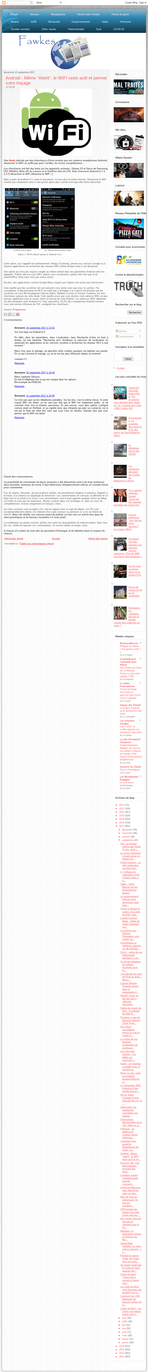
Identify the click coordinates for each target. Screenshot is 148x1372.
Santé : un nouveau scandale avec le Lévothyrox (130, 1066)
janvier (126, 1342)
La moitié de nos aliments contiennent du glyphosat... (129, 1043)
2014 (122, 1353)
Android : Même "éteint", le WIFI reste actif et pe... (130, 1156)
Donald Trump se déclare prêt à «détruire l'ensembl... (129, 1000)
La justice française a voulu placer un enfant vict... (130, 856)
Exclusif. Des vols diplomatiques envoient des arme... (130, 1167)
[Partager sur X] (14, 314)
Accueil (14, 14)
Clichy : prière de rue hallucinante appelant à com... (131, 955)
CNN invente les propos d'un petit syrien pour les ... (130, 1212)
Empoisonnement (81, 21)
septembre (128, 840)
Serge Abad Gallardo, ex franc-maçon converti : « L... (131, 1248)
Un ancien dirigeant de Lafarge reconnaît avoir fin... (130, 966)
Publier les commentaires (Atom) (37, 543)
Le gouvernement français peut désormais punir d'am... (129, 901)
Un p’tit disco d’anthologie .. (127, 784)
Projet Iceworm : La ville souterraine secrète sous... (130, 865)
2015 (122, 1349)
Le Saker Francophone (127, 685)
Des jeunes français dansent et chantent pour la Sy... (130, 1223)
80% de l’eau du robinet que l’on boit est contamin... (129, 1201)
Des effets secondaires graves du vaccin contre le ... (130, 1031)
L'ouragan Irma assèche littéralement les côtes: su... (129, 1145)
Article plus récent (13, 538)
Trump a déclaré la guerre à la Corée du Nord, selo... (130, 911)
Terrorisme (125, 21)
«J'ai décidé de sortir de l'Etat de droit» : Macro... (131, 977)
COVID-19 (118, 29)
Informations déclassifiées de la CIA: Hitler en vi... (131, 1122)
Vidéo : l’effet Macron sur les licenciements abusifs (129, 888)
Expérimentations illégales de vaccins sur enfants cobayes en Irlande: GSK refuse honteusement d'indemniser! (131, 752)
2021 (122, 812)
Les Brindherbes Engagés (129, 778)
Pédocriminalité (76, 29)
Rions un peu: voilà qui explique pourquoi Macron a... (130, 1077)
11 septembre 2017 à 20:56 (40, 395)
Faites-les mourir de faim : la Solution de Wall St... (130, 1011)
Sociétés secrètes (20, 29)
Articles (122, 331)
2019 (122, 819)
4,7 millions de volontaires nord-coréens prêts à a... (130, 876)
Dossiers (34, 14)
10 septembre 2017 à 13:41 (40, 327)
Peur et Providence (130, 769)
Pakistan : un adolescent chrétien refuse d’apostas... (129, 1133)
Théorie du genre (120, 14)
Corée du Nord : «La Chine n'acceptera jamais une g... (130, 1311)
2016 (122, 1346)
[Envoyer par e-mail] (5, 314)
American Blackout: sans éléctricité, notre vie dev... (130, 1190)
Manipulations (58, 14)
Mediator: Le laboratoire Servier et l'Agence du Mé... (130, 1235)
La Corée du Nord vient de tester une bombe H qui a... (131, 1289)
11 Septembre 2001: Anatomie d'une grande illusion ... (130, 1088)
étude (12, 160)
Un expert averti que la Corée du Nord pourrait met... (131, 1268)
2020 (122, 815)
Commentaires (126, 336)
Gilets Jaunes (49, 29)
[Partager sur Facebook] (18, 314)
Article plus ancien (98, 538)
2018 (122, 822)
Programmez (19, 309)
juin (124, 1325)
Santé (105, 21)
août (124, 1318)
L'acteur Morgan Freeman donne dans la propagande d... (129, 988)
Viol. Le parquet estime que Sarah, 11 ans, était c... (130, 846)
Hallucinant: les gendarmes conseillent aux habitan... (129, 1111)
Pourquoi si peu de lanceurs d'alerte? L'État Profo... (130, 1020)
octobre (126, 836)
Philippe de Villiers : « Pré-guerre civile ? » (130, 649)
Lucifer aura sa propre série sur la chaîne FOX (135, 570)
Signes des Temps (130, 705)
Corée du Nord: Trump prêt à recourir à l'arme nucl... (129, 1279)
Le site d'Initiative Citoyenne (130, 741)
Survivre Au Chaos (130, 766)
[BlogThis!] (9, 314)
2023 (122, 805)
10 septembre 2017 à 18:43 (40, 372)
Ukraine (15, 21)
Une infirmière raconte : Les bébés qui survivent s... (128, 1056)
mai (124, 1328)
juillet (125, 1321)
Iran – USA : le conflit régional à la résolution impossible (131, 729)
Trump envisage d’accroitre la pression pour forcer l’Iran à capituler (130, 693)
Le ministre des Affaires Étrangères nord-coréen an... (130, 935)
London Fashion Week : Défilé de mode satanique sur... (130, 922)
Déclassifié (54, 21)
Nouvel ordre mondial (88, 14)
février (125, 1339)
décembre (127, 829)
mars (125, 1335)
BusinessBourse (129, 643)
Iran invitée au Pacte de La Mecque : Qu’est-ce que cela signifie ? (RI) (131, 672)
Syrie (98, 29)
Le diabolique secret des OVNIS (134, 449)
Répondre (19, 363)
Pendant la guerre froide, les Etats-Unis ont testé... (130, 1258)
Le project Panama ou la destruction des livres (131, 711)
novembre (127, 833)
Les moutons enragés (127, 722)
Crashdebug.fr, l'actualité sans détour (128, 662)
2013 (122, 1356)
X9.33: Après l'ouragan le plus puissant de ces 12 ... (131, 1099)
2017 (122, 826)
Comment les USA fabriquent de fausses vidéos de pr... (130, 1300)
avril (124, 1332)
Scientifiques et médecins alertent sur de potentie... (130, 946)
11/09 (33, 21)
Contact (121, 368)
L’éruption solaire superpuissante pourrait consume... (129, 1179)
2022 (122, 808)
